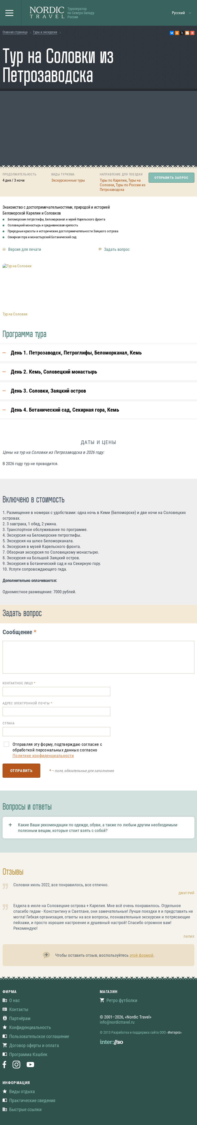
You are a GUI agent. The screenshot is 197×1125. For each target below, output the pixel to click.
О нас (14, 1000)
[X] (182, 33)
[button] (11, 13)
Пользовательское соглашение (39, 1036)
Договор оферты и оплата (34, 1045)
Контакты (18, 1009)
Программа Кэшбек (28, 1054)
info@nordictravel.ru (117, 1022)
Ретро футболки (121, 1000)
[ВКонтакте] (172, 33)
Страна (9, 723)
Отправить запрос (171, 178)
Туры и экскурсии (45, 32)
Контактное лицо (18, 683)
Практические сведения (32, 1100)
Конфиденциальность (30, 1027)
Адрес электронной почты (26, 703)
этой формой (141, 955)
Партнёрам (20, 1018)
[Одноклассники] (177, 33)
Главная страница (15, 32)
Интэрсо (174, 1032)
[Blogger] (187, 33)
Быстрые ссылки (25, 1109)
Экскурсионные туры (68, 180)
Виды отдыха (22, 1091)
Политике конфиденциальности (43, 755)
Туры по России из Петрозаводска (122, 187)
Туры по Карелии (113, 180)
